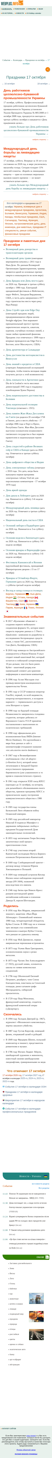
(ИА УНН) (39, 1198)
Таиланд (22, 220)
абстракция (14, 1364)
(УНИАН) (13, 1211)
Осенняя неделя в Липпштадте (22, 537)
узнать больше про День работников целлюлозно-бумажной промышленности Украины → (26, 130)
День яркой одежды (16, 490)
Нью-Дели (35, 594)
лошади (12, 1309)
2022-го (6, 1081)
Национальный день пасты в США (24, 520)
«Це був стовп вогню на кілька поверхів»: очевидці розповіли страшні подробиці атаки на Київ (28, 1243)
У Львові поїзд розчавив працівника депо (27, 1230)
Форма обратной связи (26, 1450)
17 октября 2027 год (31, 1075)
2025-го (24, 1078)
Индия (43, 213)
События (6, 60)
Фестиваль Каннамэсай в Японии (24, 562)
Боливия (9, 213)
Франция (33, 220)
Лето (11, 1278)
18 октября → (43, 84)
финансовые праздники (17, 234)
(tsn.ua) (18, 1225)
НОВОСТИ (20, 13)
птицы (12, 1329)
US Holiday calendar (34, 13)
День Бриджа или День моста (22, 280)
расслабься (14, 1334)
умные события (28, 230)
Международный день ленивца (22, 507)
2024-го (32, 1078)
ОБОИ (40, 9)
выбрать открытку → (40, 139)
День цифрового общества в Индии (25, 462)
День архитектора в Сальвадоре (23, 349)
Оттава (21, 597)
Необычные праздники (26, 217)
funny (11, 1354)
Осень (12, 1283)
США (41, 217)
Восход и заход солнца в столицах (24, 590)
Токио (31, 607)
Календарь (17, 60)
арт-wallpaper (15, 1359)
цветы (12, 1339)
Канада (9, 217)
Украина (18, 206)
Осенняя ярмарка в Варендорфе (23, 550)
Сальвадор (11, 220)
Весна (12, 1273)
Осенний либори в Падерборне (22, 525)
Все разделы (44, 1188)
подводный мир (16, 1314)
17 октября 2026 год (12, 1075)
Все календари (15, 203)
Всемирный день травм (18, 258)
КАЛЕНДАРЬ (7, 9)
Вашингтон (11, 601)
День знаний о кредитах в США (23, 364)
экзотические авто (17, 1349)
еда (10, 1294)
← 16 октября (8, 84)
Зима (11, 1268)
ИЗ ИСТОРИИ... (8, 13)
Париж (9, 607)
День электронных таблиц (20, 467)
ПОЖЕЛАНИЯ (19, 9)
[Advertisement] (26, 38)
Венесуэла (21, 213)
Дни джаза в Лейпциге (18, 495)
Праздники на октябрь (35, 60)
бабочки (13, 1289)
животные (14, 1299)
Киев (22, 604)
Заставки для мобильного (20, 1263)
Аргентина (40, 210)
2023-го (40, 1078)
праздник (13, 1319)
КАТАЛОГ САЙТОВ (9, 1429)
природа (13, 1324)
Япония (9, 223)
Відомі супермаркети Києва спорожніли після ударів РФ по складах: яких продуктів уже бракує (29, 1220)
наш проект (31, 1436)
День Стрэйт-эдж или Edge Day (23, 310)
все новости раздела (40, 1184)
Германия (33, 213)
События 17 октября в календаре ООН (25, 1086)
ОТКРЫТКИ (31, 9)
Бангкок (33, 601)
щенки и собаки (16, 1344)
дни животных (24, 227)
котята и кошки (16, 1304)
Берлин (10, 594)
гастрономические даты (26, 223)
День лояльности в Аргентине (22, 379)
